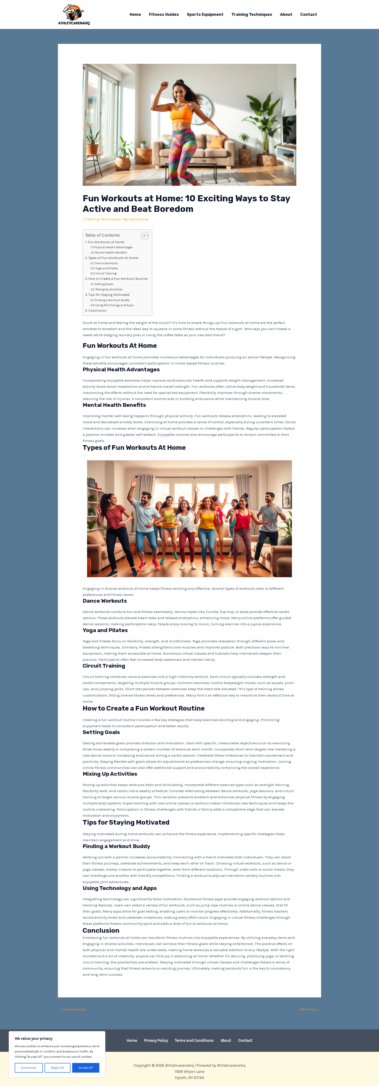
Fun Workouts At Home (106, 242)
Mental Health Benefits (111, 252)
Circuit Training (105, 273)
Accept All (86, 1068)
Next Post (310, 1009)
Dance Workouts (106, 263)
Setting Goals (104, 284)
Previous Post (72, 1009)
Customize (28, 1068)
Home (132, 1040)
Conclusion (97, 311)
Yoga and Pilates (106, 268)
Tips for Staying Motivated (109, 295)
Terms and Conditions (194, 1040)
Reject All (57, 1068)
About (226, 1040)
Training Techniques (102, 219)
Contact (245, 1040)
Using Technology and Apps (114, 305)
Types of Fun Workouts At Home (113, 258)
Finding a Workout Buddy (112, 300)
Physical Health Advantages (113, 247)
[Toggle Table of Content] (143, 235)
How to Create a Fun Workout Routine (118, 279)
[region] (57, 1054)
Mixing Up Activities (108, 289)
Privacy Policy (156, 1040)
